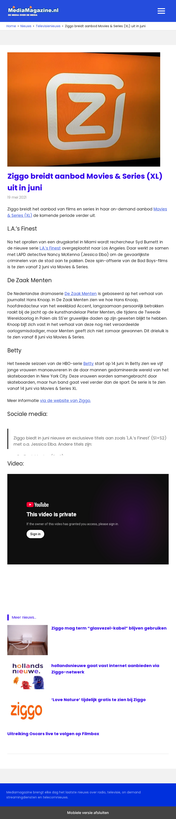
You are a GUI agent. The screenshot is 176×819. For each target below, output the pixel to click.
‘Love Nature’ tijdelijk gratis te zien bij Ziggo (98, 699)
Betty (88, 363)
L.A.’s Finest (50, 248)
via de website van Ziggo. (65, 400)
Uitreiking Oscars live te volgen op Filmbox (53, 734)
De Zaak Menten (81, 293)
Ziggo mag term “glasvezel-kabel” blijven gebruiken (109, 628)
